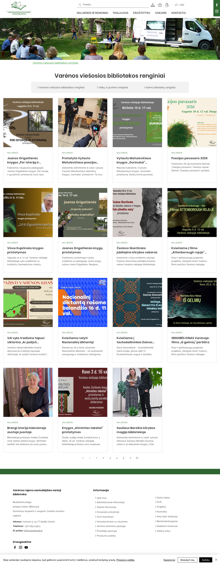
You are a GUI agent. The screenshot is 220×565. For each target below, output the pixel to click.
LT (176, 4)
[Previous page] (90, 458)
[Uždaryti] (216, 559)
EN (182, 4)
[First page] (83, 458)
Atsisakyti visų (187, 559)
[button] (92, 13)
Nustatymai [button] (169, 559)
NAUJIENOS (12, 153)
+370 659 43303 (32, 526)
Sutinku (206, 559)
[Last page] (137, 458)
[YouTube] (26, 547)
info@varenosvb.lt (33, 530)
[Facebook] (217, 5)
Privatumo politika (125, 559)
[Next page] (130, 458)
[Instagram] (217, 11)
